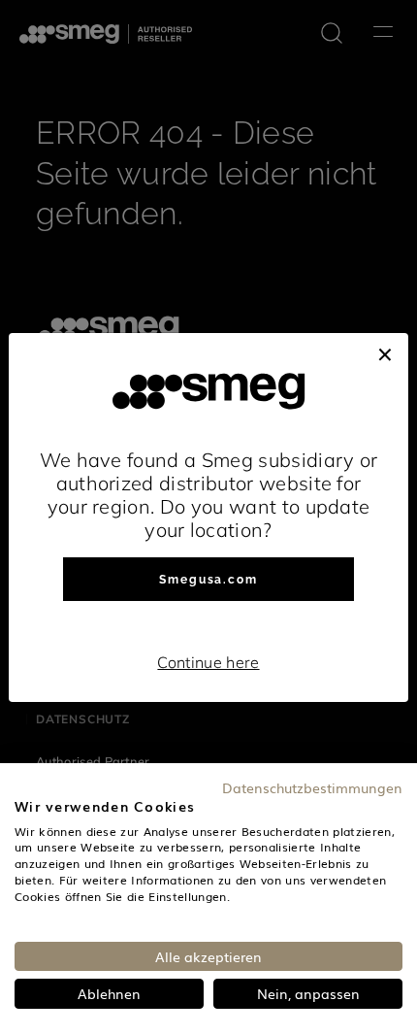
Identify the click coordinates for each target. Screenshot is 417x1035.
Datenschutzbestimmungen (312, 787)
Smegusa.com (208, 579)
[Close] (385, 352)
